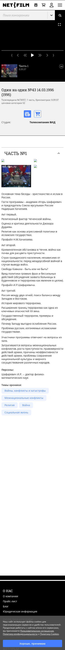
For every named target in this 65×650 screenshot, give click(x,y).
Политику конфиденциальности (20, 633)
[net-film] (17, 5)
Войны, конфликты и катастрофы (25, 390)
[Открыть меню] (60, 5)
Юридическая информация (20, 611)
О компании (10, 596)
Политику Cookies (49, 633)
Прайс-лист (10, 601)
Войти (51, 5)
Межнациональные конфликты (24, 398)
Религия (10, 405)
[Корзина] (43, 5)
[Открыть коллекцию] (35, 5)
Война (26, 405)
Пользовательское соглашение (37, 630)
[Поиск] (60, 15)
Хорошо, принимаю (33, 643)
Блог (5, 606)
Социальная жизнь (16, 412)
